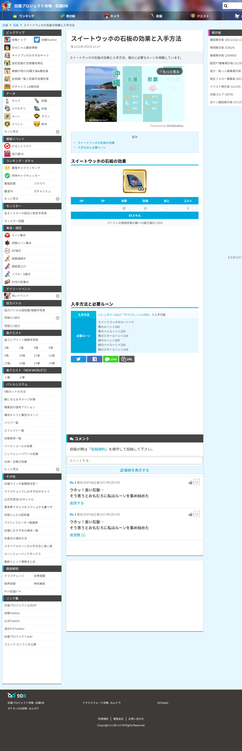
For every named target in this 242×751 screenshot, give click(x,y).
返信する (77, 502)
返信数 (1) (77, 534)
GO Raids (162, 702)
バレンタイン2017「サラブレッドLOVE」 (124, 315)
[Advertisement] (135, 262)
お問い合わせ (136, 719)
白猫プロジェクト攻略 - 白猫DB (41, 6)
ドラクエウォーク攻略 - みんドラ (101, 702)
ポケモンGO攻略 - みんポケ (23, 708)
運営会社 (118, 719)
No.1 (73, 482)
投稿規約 (98, 448)
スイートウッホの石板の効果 (96, 143)
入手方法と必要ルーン (92, 147)
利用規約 (103, 719)
